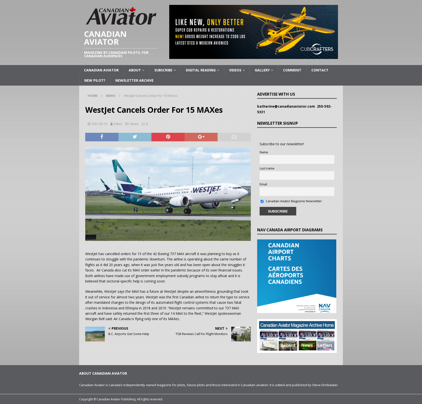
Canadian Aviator (101, 70)
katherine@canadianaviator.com (287, 106)
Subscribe (163, 70)
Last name (267, 168)
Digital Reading (201, 70)
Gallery (262, 70)
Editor (118, 124)
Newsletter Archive (134, 80)
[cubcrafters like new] (253, 56)
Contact (319, 70)
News (134, 124)
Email (263, 184)
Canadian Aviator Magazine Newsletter (293, 201)
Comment (292, 70)
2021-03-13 (99, 124)
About (135, 70)
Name (264, 152)
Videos (235, 70)
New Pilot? (94, 80)
